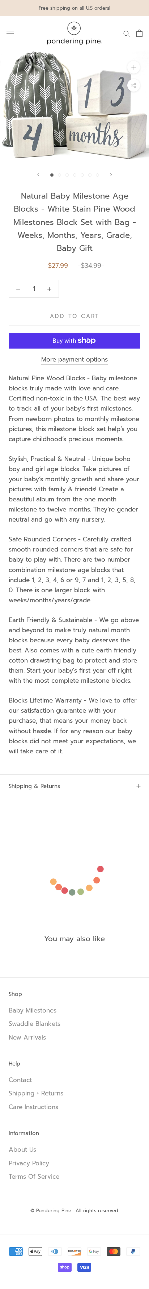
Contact (20, 1080)
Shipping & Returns (34, 786)
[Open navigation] (10, 33)
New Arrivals (27, 1037)
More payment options (74, 359)
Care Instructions (33, 1107)
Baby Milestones (32, 1010)
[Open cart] (139, 33)
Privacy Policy (29, 1163)
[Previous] (38, 174)
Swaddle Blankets (34, 1023)
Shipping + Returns (36, 1093)
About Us (22, 1149)
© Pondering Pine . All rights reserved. (74, 1210)
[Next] (111, 174)
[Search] (126, 33)
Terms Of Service (34, 1176)
